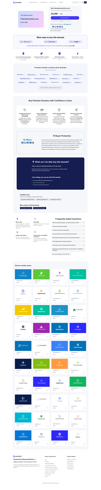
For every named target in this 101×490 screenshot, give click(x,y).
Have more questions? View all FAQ (60, 254)
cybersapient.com (38, 388)
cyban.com (55, 406)
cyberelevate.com (56, 316)
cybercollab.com (74, 423)
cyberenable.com (19, 405)
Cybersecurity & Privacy (55, 199)
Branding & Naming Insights (51, 467)
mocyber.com (37, 352)
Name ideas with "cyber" (26, 208)
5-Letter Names (70, 464)
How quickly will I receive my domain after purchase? (65, 233)
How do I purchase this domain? (60, 226)
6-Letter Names (70, 466)
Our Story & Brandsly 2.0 (50, 470)
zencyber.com (37, 405)
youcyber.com (74, 334)
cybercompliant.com (75, 280)
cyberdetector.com (74, 388)
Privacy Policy (48, 474)
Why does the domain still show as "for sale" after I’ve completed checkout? (68, 249)
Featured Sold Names (49, 463)
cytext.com (18, 370)
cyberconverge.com (38, 370)
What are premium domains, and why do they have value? (66, 222)
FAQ (46, 459)
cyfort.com (18, 298)
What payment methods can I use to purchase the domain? (66, 237)
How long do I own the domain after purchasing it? (64, 245)
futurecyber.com (19, 280)
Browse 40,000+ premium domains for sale (50, 87)
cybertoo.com (37, 280)
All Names (61, 2)
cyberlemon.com (19, 316)
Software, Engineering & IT (42, 199)
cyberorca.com (56, 388)
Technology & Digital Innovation (27, 199)
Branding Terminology (49, 472)
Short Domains (53, 2)
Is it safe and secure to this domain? (61, 230)
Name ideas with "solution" (39, 208)
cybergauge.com (74, 352)
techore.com (55, 441)
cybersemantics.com (57, 298)
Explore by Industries (71, 459)
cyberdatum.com (19, 441)
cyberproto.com (38, 316)
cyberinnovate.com (20, 423)
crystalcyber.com (38, 334)
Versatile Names (43, 2)
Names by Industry (33, 2)
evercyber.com (74, 406)
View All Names (70, 468)
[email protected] (52, 184)
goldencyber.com (19, 388)
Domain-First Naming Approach (51, 469)
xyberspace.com (56, 334)
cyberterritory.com (56, 423)
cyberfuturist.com (56, 280)
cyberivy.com (73, 316)
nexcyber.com (55, 370)
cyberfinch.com (38, 298)
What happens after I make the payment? (62, 241)
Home (46, 476)
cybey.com (18, 334)
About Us (47, 461)
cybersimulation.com (75, 298)
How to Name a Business (50, 465)
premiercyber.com (74, 370)
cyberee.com (19, 352)
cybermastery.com (56, 352)
